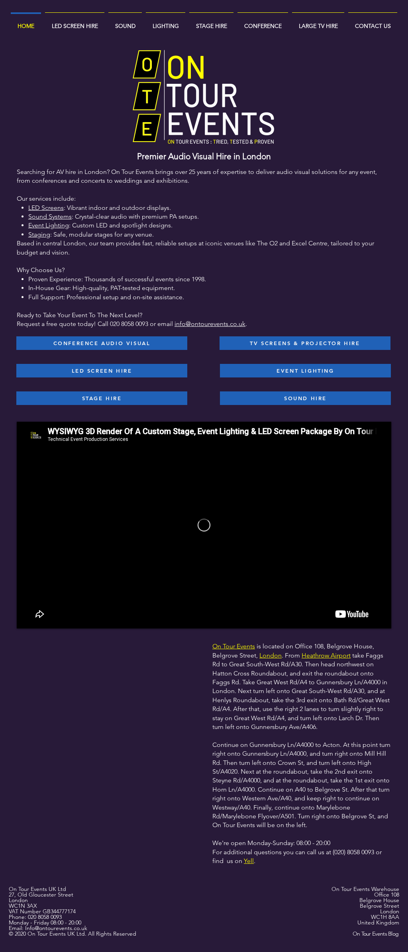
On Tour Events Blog (376, 933)
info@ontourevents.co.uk (210, 324)
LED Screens (46, 207)
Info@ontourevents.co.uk (56, 928)
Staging (39, 234)
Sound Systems (50, 216)
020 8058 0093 (45, 916)
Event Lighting (48, 225)
